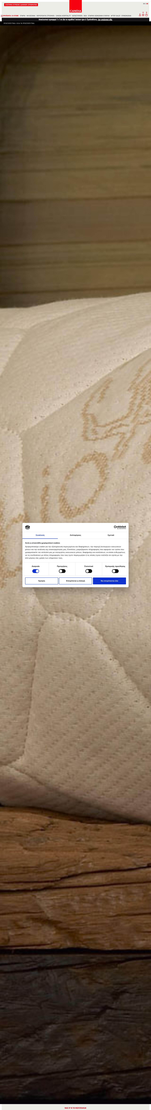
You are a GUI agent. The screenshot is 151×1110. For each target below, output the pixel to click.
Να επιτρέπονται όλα (109, 581)
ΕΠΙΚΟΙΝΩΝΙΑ (126, 16)
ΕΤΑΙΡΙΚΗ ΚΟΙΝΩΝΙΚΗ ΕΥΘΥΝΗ (99, 16)
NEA (85, 16)
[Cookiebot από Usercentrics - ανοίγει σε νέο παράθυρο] (115, 527)
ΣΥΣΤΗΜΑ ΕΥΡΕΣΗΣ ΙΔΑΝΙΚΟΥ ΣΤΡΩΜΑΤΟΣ (21, 5)
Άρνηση (41, 581)
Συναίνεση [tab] (40, 535)
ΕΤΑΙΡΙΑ (22, 16)
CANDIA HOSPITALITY (63, 16)
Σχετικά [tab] (111, 535)
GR (147, 4)
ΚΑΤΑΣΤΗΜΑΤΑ (77, 16)
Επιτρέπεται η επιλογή (75, 581)
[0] (143, 16)
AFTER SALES (115, 16)
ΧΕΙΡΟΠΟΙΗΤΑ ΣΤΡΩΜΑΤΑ (45, 16)
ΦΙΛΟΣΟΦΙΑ (31, 16)
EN (144, 4)
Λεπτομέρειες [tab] (75, 535)
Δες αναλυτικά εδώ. (105, 19)
